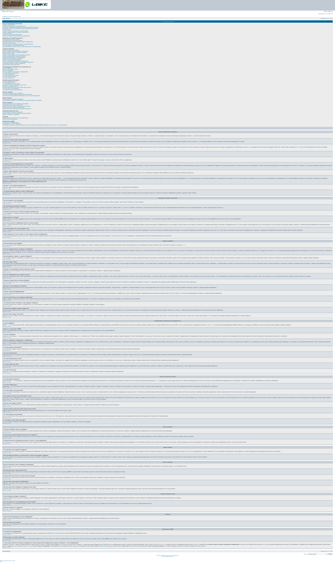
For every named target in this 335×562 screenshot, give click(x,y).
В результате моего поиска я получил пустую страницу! (16, 106)
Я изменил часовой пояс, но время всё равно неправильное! (18, 41)
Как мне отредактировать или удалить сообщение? (15, 51)
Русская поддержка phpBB (167, 556)
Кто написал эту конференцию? (11, 122)
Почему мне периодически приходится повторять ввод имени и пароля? (21, 27)
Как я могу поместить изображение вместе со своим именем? (18, 44)
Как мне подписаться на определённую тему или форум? (17, 113)
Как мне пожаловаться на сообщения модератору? (15, 61)
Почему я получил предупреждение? (12, 59)
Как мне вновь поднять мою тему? (11, 64)
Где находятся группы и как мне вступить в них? (15, 85)
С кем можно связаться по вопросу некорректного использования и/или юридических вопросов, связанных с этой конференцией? (35, 125)
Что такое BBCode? (7, 68)
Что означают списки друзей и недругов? (13, 99)
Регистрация (11, 11)
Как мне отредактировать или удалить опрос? (14, 56)
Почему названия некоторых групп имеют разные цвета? (17, 87)
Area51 (110, 538)
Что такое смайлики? (8, 70)
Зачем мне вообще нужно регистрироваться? (14, 26)
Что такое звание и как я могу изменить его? (14, 45)
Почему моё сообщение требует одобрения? (14, 63)
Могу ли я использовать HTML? (10, 69)
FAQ (326, 11)
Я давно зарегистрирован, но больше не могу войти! (16, 32)
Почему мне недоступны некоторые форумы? (14, 57)
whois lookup (103, 544)
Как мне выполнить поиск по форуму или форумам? (15, 103)
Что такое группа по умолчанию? (11, 88)
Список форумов (6, 18)
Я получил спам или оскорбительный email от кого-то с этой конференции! (21, 95)
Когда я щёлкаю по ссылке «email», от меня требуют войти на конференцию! (22, 46)
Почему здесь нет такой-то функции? (12, 123)
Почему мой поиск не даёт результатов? (13, 105)
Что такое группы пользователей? (11, 83)
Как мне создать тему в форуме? (11, 50)
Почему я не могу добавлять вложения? (13, 58)
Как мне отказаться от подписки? (11, 114)
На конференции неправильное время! (12, 40)
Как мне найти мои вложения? (10, 119)
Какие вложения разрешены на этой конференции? (16, 118)
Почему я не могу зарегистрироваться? (12, 34)
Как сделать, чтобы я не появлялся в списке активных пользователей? (20, 28)
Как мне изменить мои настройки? (11, 39)
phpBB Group (51, 533)
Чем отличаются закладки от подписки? (13, 112)
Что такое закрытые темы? (9, 76)
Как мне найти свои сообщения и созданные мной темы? (17, 108)
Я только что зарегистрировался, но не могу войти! (15, 31)
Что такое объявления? (9, 74)
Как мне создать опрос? (9, 53)
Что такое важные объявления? (11, 73)
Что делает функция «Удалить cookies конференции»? (16, 36)
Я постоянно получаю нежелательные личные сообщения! (17, 94)
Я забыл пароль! (7, 29)
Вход (4, 11)
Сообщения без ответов (7, 16)
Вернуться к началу (7, 137)
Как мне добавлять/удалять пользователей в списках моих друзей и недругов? (22, 100)
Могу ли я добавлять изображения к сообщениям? (15, 71)
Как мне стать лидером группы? (10, 86)
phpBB (163, 555)
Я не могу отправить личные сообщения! (13, 93)
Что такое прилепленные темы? (11, 75)
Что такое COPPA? (7, 33)
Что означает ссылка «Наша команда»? (13, 89)
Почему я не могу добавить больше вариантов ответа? (16, 55)
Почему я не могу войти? (9, 25)
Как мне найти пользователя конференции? (14, 107)
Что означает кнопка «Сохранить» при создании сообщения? (18, 62)
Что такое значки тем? (8, 78)
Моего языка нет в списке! (9, 43)
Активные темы (17, 16)
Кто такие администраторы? (10, 81)
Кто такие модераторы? (9, 82)
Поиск (331, 11)
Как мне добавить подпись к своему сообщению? (15, 52)
